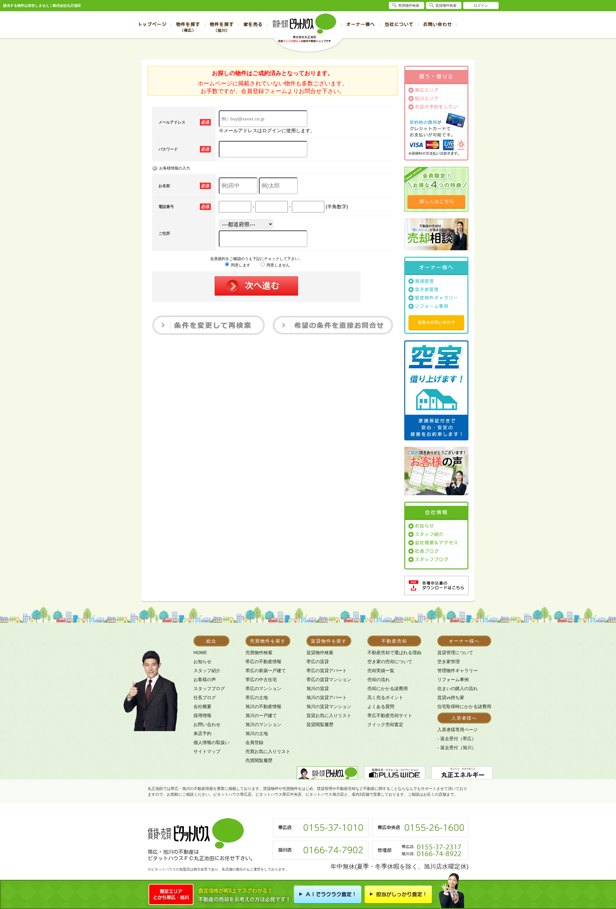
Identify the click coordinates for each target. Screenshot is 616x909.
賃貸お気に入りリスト (328, 715)
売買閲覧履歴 (258, 760)
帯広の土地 (256, 697)
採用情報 (202, 715)
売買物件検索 (258, 652)
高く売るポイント (385, 697)
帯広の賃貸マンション (328, 679)
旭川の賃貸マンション (328, 706)
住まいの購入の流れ (457, 688)
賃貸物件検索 (319, 652)
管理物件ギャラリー (436, 298)
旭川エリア (427, 98)
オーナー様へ (360, 24)
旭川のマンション (263, 724)
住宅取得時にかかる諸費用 (464, 706)
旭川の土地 (256, 733)
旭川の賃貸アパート (326, 697)
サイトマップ (206, 751)
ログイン (481, 5)
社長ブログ (427, 551)
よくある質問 (380, 706)
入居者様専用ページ (457, 729)
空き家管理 (427, 289)
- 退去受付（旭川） (456, 747)
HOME (200, 652)
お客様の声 (204, 679)
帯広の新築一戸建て (265, 670)
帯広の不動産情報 (263, 661)
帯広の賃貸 (317, 661)
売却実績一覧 (380, 670)
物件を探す (188, 27)
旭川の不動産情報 (263, 706)
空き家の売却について (389, 661)
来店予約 (202, 733)
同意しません (278, 265)
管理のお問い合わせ (436, 322)
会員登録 (254, 742)
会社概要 (202, 706)
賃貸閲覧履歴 (319, 724)
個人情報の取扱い (211, 742)
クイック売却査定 (385, 724)
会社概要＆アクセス (436, 543)
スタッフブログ (432, 559)
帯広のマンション (263, 688)
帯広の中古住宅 (261, 679)
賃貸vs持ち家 (450, 697)
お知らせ (424, 526)
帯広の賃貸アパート (326, 670)
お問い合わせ (437, 24)
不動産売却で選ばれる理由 (394, 652)
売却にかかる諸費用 (387, 688)
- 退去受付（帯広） (456, 738)
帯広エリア (427, 90)
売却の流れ (378, 679)
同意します (240, 265)
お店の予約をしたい (436, 107)
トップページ (152, 24)
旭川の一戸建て (261, 715)
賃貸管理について (455, 652)
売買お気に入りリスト (267, 751)
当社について (399, 24)
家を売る (253, 24)
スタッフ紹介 (429, 534)
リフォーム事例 (432, 306)
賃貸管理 (424, 281)
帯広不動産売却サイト (389, 715)
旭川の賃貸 (317, 688)
